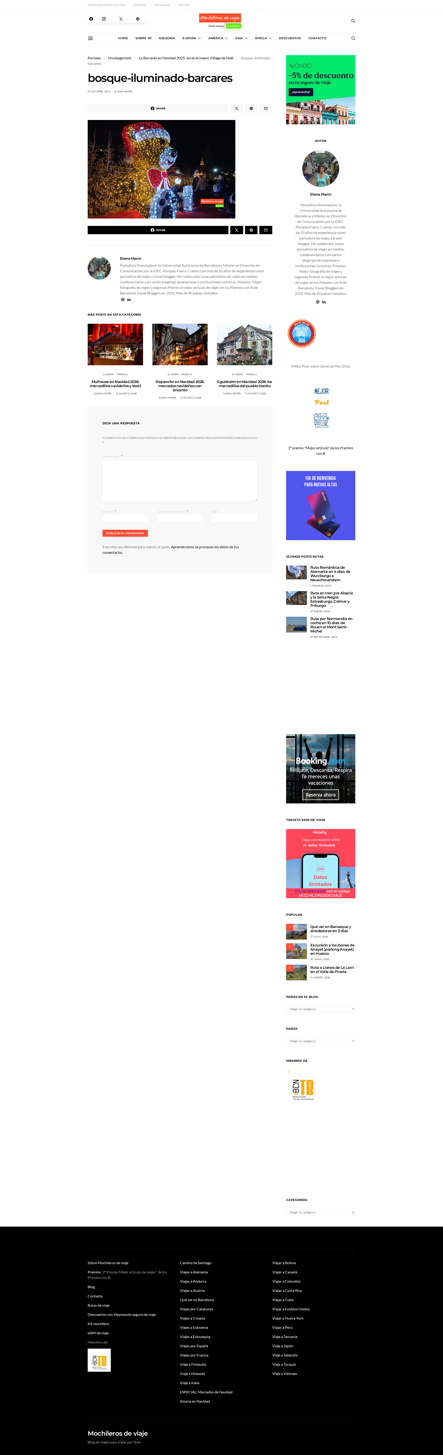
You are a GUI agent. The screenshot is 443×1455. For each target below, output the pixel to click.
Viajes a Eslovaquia (195, 1336)
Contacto (317, 38)
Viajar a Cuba (282, 1299)
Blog (91, 1286)
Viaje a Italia (189, 1382)
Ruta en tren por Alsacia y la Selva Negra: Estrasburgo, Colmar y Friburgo (331, 599)
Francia (122, 374)
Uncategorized (119, 58)
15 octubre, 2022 (99, 91)
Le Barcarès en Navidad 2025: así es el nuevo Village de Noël (186, 58)
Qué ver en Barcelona (197, 1299)
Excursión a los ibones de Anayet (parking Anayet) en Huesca (332, 949)
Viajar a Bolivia (284, 1262)
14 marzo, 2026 (320, 977)
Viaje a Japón (282, 1346)
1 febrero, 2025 (320, 585)
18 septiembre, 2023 (323, 636)
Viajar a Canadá (284, 1272)
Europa (189, 38)
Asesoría (167, 38)
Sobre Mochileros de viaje (108, 1262)
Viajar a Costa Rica (287, 1290)
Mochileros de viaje (118, 1433)
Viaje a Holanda (192, 1373)
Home (123, 38)
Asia (239, 38)
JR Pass (183, 5)
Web (215, 511)
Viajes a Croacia (192, 1318)
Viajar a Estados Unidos (291, 1309)
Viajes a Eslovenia (194, 1327)
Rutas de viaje (99, 1305)
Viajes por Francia (194, 1355)
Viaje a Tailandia (285, 1355)
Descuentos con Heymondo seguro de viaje (122, 1314)
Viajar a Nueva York (287, 1318)
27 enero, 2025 (320, 611)
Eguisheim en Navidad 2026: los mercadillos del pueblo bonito (244, 384)
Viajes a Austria (192, 1290)
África (261, 38)
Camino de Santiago (196, 1262)
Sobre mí (143, 38)
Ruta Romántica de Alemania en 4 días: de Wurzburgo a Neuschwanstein (330, 573)
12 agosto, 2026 (126, 393)
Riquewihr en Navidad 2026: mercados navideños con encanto (180, 386)
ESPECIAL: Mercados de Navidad (206, 1392)
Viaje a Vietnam (284, 1373)
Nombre (109, 511)
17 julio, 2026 (319, 936)
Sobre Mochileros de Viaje (107, 5)
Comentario (111, 456)
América (215, 38)
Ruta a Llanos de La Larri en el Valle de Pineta (332, 969)
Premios (94, 1272)
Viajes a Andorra (193, 1281)
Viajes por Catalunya (196, 1309)
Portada (94, 58)
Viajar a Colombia (286, 1281)
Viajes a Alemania (194, 1272)
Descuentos (290, 38)
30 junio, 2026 (319, 959)
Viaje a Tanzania (284, 1336)
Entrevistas (162, 5)
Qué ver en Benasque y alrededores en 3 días (330, 929)
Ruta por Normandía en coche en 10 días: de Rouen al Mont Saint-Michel (331, 625)
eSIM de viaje (98, 1333)
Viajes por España (194, 1346)
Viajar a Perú (282, 1327)
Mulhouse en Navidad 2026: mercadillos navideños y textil (115, 384)
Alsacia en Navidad (195, 1401)
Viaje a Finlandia (193, 1364)
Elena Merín (123, 91)
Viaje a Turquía (284, 1364)
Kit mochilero (98, 1323)
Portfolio (140, 5)
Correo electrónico (172, 511)
